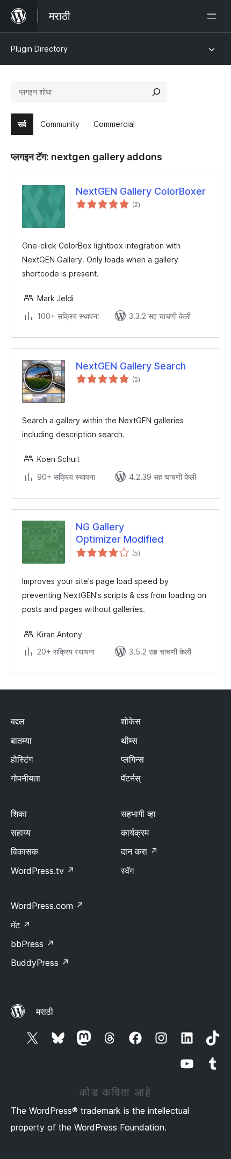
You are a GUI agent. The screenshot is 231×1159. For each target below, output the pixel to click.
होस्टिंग (22, 759)
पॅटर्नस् (131, 778)
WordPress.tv (43, 870)
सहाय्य (21, 832)
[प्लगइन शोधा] (156, 92)
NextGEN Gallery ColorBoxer (141, 191)
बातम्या (21, 740)
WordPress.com (47, 905)
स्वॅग (127, 870)
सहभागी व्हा (138, 813)
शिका (19, 813)
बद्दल (18, 721)
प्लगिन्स (132, 759)
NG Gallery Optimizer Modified (119, 533)
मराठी (44, 1011)
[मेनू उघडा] (214, 16)
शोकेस (131, 721)
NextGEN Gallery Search (131, 366)
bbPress (32, 943)
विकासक (24, 851)
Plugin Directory (39, 48)
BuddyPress (40, 962)
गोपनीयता (25, 778)
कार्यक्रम (135, 832)
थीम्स (129, 740)
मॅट (21, 925)
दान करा (139, 851)
